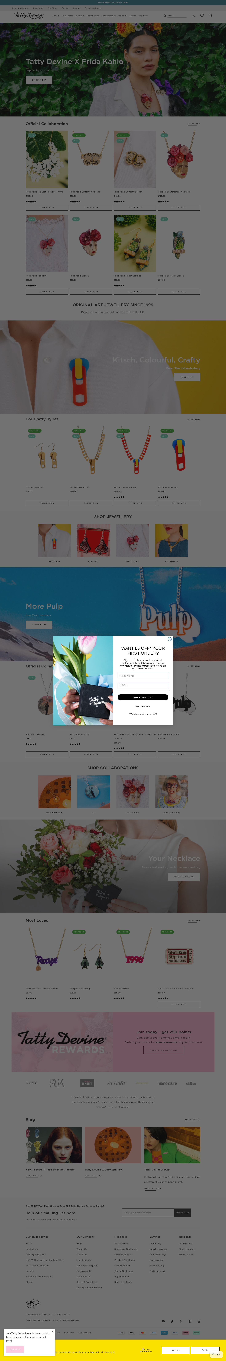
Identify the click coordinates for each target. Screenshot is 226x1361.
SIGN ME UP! (143, 697)
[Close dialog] (169, 639)
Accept (175, 1350)
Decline (205, 1350)
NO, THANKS (143, 706)
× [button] (53, 1332)
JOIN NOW (15, 1349)
